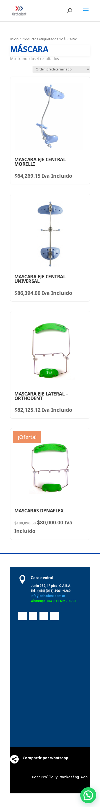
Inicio (14, 39)
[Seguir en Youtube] (43, 616)
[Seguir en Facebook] (22, 616)
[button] (88, 795)
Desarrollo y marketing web (59, 777)
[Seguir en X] (33, 616)
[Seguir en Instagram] (54, 616)
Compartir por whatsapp (45, 757)
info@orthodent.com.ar (48, 596)
